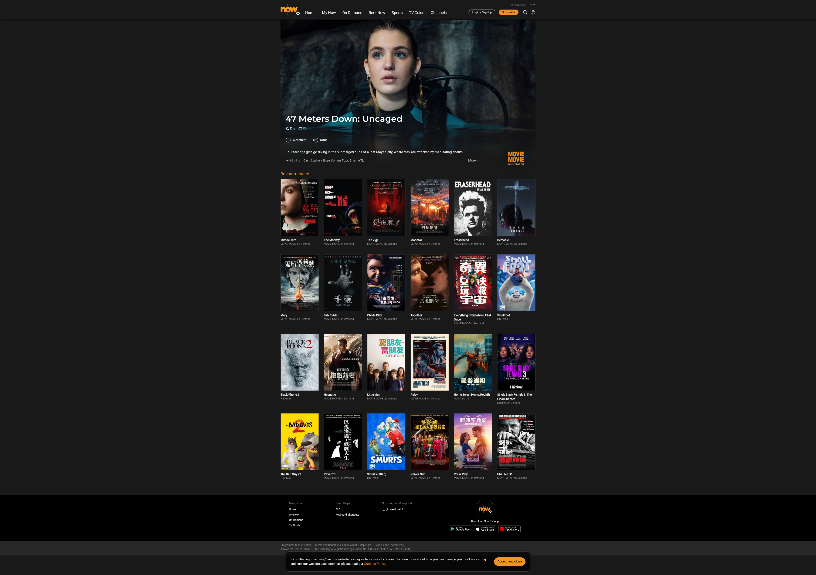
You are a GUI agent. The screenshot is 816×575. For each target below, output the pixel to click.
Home (310, 13)
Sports (397, 13)
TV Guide (416, 13)
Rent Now (377, 13)
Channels (439, 13)
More (472, 160)
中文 (533, 5)
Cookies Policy (374, 564)
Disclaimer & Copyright (357, 545)
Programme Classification (296, 545)
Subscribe (508, 12)
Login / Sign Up (482, 12)
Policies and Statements (389, 545)
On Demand (352, 13)
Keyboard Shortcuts (347, 514)
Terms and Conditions (328, 545)
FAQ (338, 509)
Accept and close (509, 561)
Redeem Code (517, 5)
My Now (329, 13)
